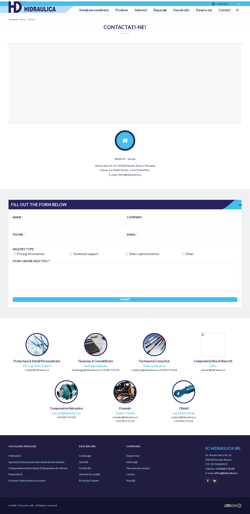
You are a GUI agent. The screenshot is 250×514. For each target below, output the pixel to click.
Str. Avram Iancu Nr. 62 (218, 455)
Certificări (85, 468)
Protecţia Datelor (89, 480)
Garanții (83, 462)
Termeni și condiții (89, 474)
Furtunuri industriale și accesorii (27, 480)
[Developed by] (232, 505)
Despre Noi (133, 455)
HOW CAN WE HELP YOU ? (32, 261)
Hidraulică (15, 455)
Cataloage (85, 455)
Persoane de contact (138, 468)
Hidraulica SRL (26, 505)
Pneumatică (15, 474)
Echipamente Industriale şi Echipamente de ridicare (38, 468)
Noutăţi (130, 480)
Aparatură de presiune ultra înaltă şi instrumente (36, 462)
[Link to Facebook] (207, 480)
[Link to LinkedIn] (214, 480)
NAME (18, 217)
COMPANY (134, 217)
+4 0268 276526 (225, 468)
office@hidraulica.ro (226, 473)
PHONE (19, 234)
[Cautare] (237, 10)
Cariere (130, 474)
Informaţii (132, 462)
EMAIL (132, 234)
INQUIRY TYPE (24, 249)
